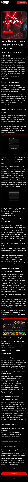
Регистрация (21, 2)
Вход (14, 468)
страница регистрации (10, 159)
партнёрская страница (7, 161)
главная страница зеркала (18, 343)
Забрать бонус (8, 32)
